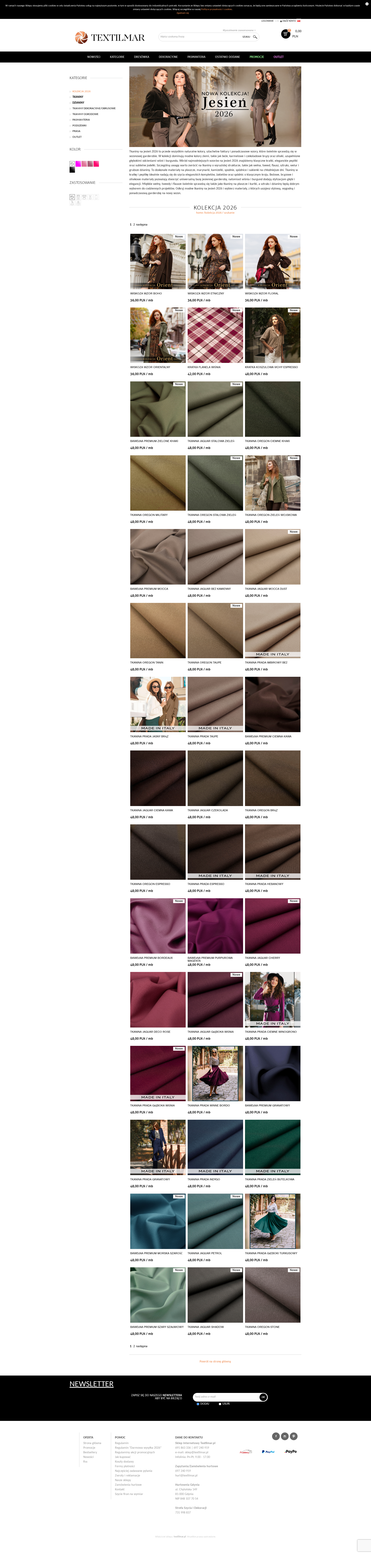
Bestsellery (90, 1452)
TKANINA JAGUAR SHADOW (206, 1327)
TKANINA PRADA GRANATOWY (150, 1179)
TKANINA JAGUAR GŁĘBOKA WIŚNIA (211, 1031)
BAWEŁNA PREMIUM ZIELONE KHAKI (154, 441)
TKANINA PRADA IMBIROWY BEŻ (266, 662)
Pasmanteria (196, 57)
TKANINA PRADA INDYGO (204, 1179)
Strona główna (92, 1443)
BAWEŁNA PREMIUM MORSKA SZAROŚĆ (156, 1253)
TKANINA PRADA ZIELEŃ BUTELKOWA (269, 1179)
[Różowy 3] (90, 164)
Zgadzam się (183, 13)
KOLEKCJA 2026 (213, 212)
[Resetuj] (72, 164)
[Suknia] (72, 203)
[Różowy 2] (84, 164)
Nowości (88, 1457)
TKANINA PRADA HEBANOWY (264, 884)
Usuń (226, 1403)
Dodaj (204, 1403)
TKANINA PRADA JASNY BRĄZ (149, 736)
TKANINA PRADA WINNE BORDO (209, 1105)
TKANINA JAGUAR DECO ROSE (150, 1031)
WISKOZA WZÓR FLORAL (262, 293)
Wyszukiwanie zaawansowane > (239, 30)
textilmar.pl (180, 1536)
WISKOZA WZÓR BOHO (146, 293)
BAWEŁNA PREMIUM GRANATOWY (267, 1105)
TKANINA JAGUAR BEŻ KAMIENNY (209, 588)
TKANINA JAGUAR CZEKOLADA (208, 810)
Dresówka (141, 57)
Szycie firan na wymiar (129, 1494)
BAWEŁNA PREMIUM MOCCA (149, 588)
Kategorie (117, 57)
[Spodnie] (78, 197)
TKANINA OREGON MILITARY (149, 515)
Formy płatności (125, 1466)
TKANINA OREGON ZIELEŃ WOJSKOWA (271, 515)
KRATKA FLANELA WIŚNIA (204, 367)
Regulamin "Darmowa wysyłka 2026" (138, 1447)
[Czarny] (72, 170)
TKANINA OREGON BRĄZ (261, 810)
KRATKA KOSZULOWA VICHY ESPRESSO (271, 367)
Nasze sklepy (123, 1480)
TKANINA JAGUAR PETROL (205, 1253)
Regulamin (121, 1443)
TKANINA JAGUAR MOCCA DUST (266, 588)
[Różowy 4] (96, 164)
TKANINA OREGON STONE (262, 1327)
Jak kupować (123, 1457)
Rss (85, 1461)
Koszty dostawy (124, 1461)
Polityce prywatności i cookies (216, 9)
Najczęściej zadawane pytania (133, 1471)
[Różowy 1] (78, 164)
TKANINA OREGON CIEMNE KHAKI (267, 441)
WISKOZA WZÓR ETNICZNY (206, 293)
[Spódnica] (96, 197)
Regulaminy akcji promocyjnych (135, 1452)
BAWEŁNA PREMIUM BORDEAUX (151, 958)
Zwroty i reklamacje (127, 1475)
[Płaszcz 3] (78, 203)
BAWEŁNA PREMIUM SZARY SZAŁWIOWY (157, 1327)
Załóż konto (289, 21)
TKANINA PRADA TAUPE (203, 736)
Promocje (89, 1447)
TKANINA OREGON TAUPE (204, 662)
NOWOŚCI (93, 57)
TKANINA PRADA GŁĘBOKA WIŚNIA (152, 1105)
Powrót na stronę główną (215, 1361)
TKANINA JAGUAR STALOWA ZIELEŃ (211, 441)
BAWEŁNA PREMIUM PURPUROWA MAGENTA (210, 959)
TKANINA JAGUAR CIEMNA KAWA (151, 810)
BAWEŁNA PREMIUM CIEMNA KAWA (268, 736)
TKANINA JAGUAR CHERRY (262, 958)
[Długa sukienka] (90, 197)
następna (141, 224)
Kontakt (119, 1489)
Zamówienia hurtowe (128, 1484)
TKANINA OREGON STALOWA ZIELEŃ (212, 515)
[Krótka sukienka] (84, 197)
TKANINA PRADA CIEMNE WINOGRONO (271, 1031)
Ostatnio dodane (227, 57)
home (199, 212)
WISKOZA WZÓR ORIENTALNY (150, 367)
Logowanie (267, 21)
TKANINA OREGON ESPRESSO (150, 884)
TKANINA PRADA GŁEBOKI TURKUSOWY (271, 1253)
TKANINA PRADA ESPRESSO (206, 884)
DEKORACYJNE (168, 57)
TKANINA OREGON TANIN (146, 662)
